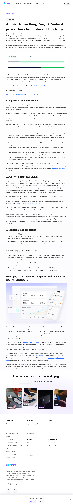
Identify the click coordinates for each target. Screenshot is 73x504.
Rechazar (40, 501)
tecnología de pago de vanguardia (30, 342)
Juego (7, 427)
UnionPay (43, 85)
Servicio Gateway (10, 451)
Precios (44, 3)
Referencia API (52, 446)
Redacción (30, 449)
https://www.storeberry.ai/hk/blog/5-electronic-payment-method (22, 94)
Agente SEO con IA (11, 457)
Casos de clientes (31, 427)
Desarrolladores (28, 3)
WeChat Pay (9, 88)
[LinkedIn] (14, 490)
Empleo (29, 446)
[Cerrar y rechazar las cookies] (70, 499)
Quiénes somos (31, 443)
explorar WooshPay (56, 168)
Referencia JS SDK (53, 449)
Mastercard (37, 85)
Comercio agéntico (11, 439)
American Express (51, 85)
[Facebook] (8, 490)
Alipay (58, 85)
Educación (9, 430)
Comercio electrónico (11, 442)
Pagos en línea (10, 19)
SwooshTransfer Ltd (39, 355)
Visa (32, 85)
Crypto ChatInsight (11, 454)
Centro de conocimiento (33, 430)
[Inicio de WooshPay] (7, 3)
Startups (8, 448)
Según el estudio (39, 38)
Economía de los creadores (13, 433)
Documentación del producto (55, 443)
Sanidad (8, 436)
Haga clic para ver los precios (34, 203)
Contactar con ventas (32, 452)
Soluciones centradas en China (14, 445)
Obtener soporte (31, 433)
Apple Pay (63, 85)
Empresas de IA (10, 424)
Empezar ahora (25, 381)
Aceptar (32, 501)
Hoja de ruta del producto (33, 424)
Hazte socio (30, 455)
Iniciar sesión (66, 3)
